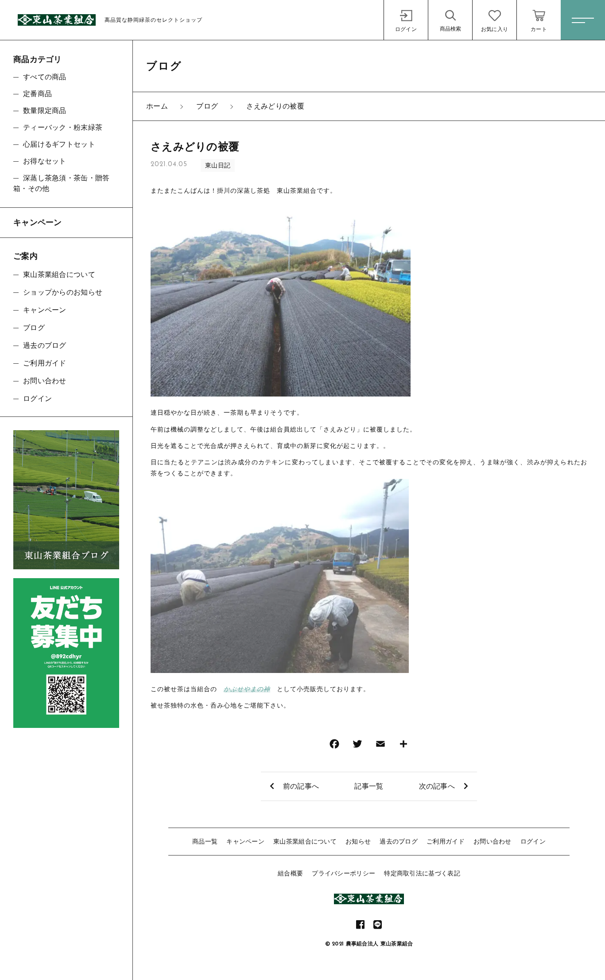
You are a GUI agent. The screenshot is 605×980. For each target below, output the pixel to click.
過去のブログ (399, 841)
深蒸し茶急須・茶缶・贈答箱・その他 (61, 183)
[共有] (403, 746)
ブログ (34, 327)
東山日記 (217, 165)
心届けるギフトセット (59, 144)
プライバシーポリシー (343, 873)
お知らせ (358, 841)
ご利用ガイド (446, 841)
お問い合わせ (492, 841)
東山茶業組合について (305, 841)
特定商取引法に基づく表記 (422, 873)
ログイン (533, 841)
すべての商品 (44, 77)
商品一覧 (204, 841)
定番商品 (37, 93)
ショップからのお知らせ (62, 292)
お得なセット (44, 161)
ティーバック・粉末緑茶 (62, 127)
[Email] (380, 746)
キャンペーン (245, 841)
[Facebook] (334, 746)
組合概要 (290, 873)
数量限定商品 (44, 110)
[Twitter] (357, 746)
